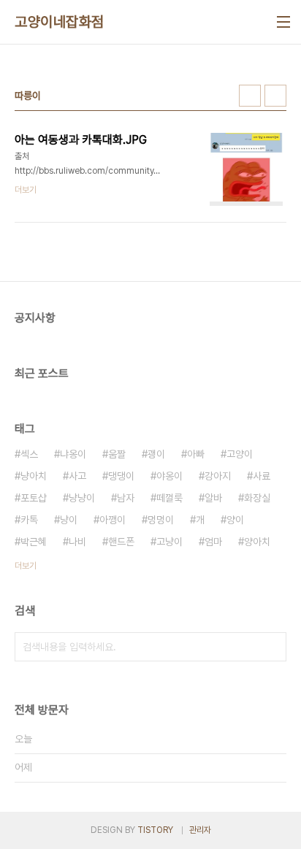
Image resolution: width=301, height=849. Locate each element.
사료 (261, 476)
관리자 (200, 830)
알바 (213, 498)
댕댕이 (121, 476)
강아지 (218, 476)
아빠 (196, 454)
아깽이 (112, 520)
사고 (77, 476)
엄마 (213, 542)
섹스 (29, 454)
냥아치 (33, 476)
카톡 (29, 520)
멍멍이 (161, 520)
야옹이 (169, 476)
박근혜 (33, 542)
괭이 (156, 454)
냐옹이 (73, 454)
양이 (235, 520)
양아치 (257, 542)
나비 (77, 542)
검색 (272, 647)
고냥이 (169, 542)
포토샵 (33, 498)
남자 (125, 498)
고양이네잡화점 (59, 22)
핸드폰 (121, 542)
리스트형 (275, 96)
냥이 (68, 520)
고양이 (239, 454)
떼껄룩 (169, 498)
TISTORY (155, 830)
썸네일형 (250, 96)
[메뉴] (283, 21)
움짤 (117, 454)
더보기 (26, 566)
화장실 (257, 498)
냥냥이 (82, 498)
